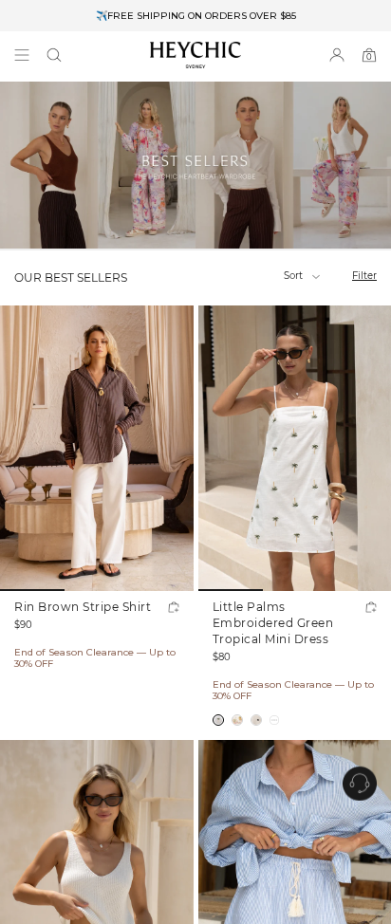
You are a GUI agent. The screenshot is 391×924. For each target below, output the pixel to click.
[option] (195, 16)
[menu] (21, 55)
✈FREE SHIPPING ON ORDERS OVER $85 (196, 15)
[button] (54, 55)
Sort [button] (295, 275)
